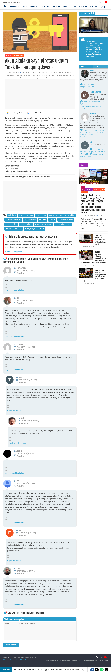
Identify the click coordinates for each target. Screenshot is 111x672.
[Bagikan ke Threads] (106, 669)
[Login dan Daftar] (105, 7)
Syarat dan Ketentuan (52, 660)
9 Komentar (28, 72)
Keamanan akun (46, 75)
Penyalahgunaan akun (41, 78)
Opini (74, 7)
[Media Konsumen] (6, 6)
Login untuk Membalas (14, 290)
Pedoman (75, 660)
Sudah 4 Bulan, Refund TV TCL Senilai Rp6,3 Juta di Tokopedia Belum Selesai (100, 240)
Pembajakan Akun (17, 78)
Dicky (19, 72)
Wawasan (83, 7)
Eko (91, 142)
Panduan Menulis (61, 7)
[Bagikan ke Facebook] (92, 669)
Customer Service (16, 75)
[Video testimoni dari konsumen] (93, 25)
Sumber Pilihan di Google (38, 113)
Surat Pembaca (30, 7)
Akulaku (37, 72)
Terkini (101, 67)
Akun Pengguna (45, 72)
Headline (88, 189)
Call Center (54, 72)
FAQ (96, 660)
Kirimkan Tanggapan (13, 251)
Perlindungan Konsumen (86, 660)
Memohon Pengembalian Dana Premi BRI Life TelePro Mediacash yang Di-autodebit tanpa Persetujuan (92, 133)
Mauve (92, 70)
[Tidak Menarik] (6, 287)
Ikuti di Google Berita (16, 113)
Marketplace (64, 75)
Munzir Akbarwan (95, 92)
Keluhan (8, 55)
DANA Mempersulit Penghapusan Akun (88, 85)
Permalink (20, 273)
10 (95, 265)
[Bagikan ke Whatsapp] (102, 669)
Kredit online (55, 75)
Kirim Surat (15, 7)
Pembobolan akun (28, 78)
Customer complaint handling (62, 215)
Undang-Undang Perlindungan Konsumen (94, 54)
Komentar (87, 67)
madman (93, 113)
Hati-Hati (83, 188)
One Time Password (44, 224)
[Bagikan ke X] (97, 669)
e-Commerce (27, 75)
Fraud (38, 75)
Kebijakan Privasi (65, 660)
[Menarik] (6, 284)
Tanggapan (45, 7)
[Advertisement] (40, 94)
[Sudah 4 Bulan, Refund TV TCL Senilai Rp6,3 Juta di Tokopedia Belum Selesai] (86, 235)
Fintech (33, 75)
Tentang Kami (96, 7)
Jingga (97, 215)
